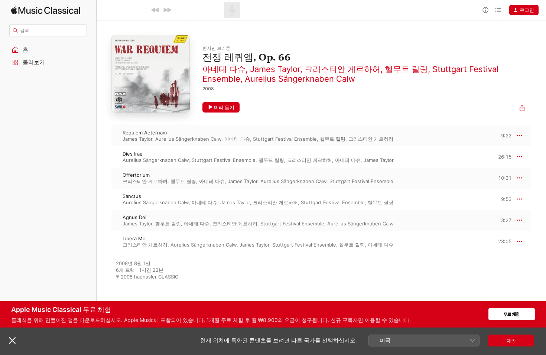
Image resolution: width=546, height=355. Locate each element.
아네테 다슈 (224, 69)
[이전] (155, 10)
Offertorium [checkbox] (136, 175)
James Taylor (275, 69)
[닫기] (12, 340)
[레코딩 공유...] (522, 109)
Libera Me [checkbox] (134, 238)
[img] (45, 10)
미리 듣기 (224, 107)
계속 (511, 340)
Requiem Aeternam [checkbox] (145, 133)
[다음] (167, 10)
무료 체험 (512, 314)
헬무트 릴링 (406, 69)
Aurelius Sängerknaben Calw (300, 79)
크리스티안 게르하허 (342, 69)
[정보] (485, 10)
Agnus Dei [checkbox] (134, 217)
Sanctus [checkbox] (132, 196)
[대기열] (498, 10)
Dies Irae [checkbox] (133, 154)
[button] (48, 49)
